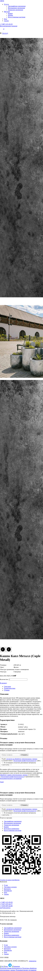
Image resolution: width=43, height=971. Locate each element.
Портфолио (8, 890)
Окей (2, 782)
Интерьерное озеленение (16, 8)
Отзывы (7, 690)
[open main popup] (1, 31)
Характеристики (9, 688)
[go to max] (6, 966)
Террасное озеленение (15, 10)
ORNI (2, 1)
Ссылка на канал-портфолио (10, 880)
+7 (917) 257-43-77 (6, 904)
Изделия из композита (11, 828)
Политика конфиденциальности (11, 968)
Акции (6, 21)
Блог (5, 19)
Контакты (7, 889)
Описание (7, 686)
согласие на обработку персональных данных (21, 759)
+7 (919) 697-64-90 (6, 906)
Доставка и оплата (10, 887)
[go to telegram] (10, 966)
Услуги (6, 4)
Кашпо (10, 13)
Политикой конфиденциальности (25, 761)
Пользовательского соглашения (10, 778)
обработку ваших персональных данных (14, 775)
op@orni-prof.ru (5, 908)
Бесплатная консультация (8, 26)
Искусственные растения (16, 17)
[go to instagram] (16, 966)
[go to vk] (2, 966)
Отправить (24, 755)
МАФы (10, 15)
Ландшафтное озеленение (17, 6)
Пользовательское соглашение (26, 970)
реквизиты (32, 961)
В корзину (3, 683)
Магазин (7, 11)
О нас (6, 885)
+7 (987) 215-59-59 (6, 24)
